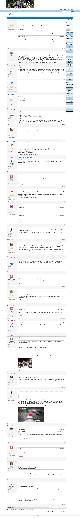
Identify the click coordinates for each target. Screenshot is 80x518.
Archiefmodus (15, 515)
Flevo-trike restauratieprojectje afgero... (69, 47)
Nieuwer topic (13, 507)
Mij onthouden (69, 28)
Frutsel (11, 465)
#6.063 (63, 96)
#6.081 (63, 427)
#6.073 (63, 259)
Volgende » (32, 16)
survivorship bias (57, 41)
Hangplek (14, 13)
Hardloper (11, 293)
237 (26, 16)
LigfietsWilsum (16, 141)
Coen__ (68, 73)
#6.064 (63, 111)
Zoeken (65, 9)
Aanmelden (13, 11)
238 (28, 509)
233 (20, 509)
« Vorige (11, 16)
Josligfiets (11, 263)
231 (16, 16)
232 (18, 16)
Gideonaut (11, 147)
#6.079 (63, 375)
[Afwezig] (13, 178)
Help (72, 9)
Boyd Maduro (18, 425)
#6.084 (63, 482)
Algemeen (11, 13)
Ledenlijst (69, 9)
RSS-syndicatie (39, 515)
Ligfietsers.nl (8, 515)
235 (23, 16)
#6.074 (63, 274)
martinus (68, 49)
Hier (18, 453)
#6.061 (63, 67)
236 (24, 16)
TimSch (12, 141)
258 (30, 16)
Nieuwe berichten (20, 515)
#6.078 (63, 337)
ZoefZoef (11, 115)
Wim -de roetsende (29, 157)
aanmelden (70, 19)
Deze (26, 343)
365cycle (20, 65)
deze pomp (33, 377)
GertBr (11, 55)
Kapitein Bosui (20, 141)
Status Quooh (68, 91)
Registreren (17, 11)
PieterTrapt (17, 65)
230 (15, 16)
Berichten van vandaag (26, 515)
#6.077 (63, 322)
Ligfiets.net (60, 9)
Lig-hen (23, 157)
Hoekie (25, 157)
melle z (11, 23)
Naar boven (11, 515)
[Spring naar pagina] (35, 16)
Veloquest (20, 157)
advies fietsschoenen (69, 38)
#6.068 (63, 174)
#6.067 (63, 159)
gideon (15, 425)
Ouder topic (9, 507)
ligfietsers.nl (7, 13)
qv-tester (11, 379)
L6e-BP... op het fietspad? (69, 42)
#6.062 (63, 81)
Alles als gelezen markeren (32, 515)
